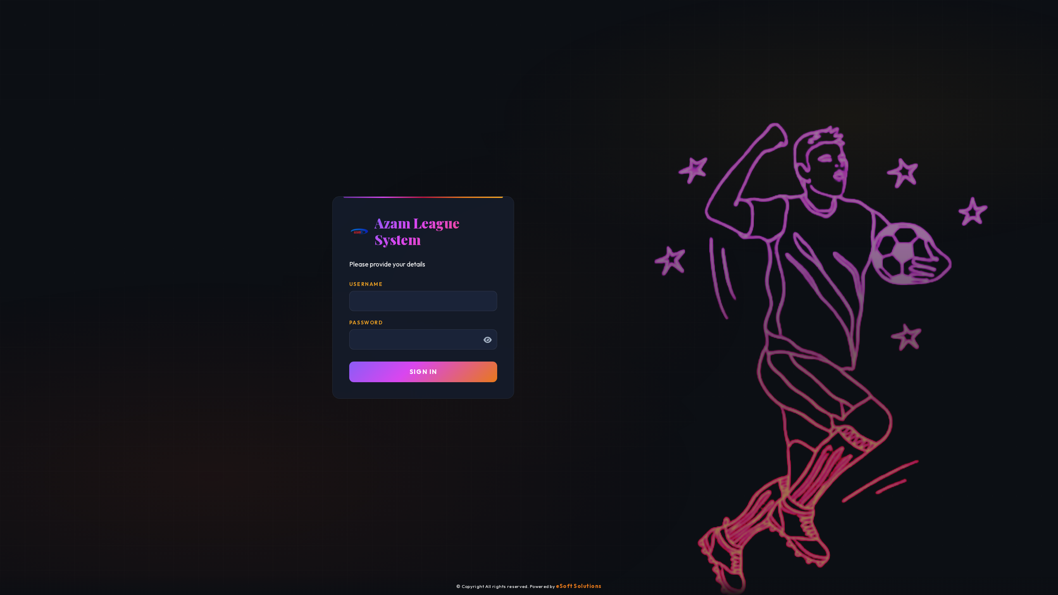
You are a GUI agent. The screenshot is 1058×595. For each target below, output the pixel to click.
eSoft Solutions (579, 586)
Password (366, 322)
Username (366, 284)
